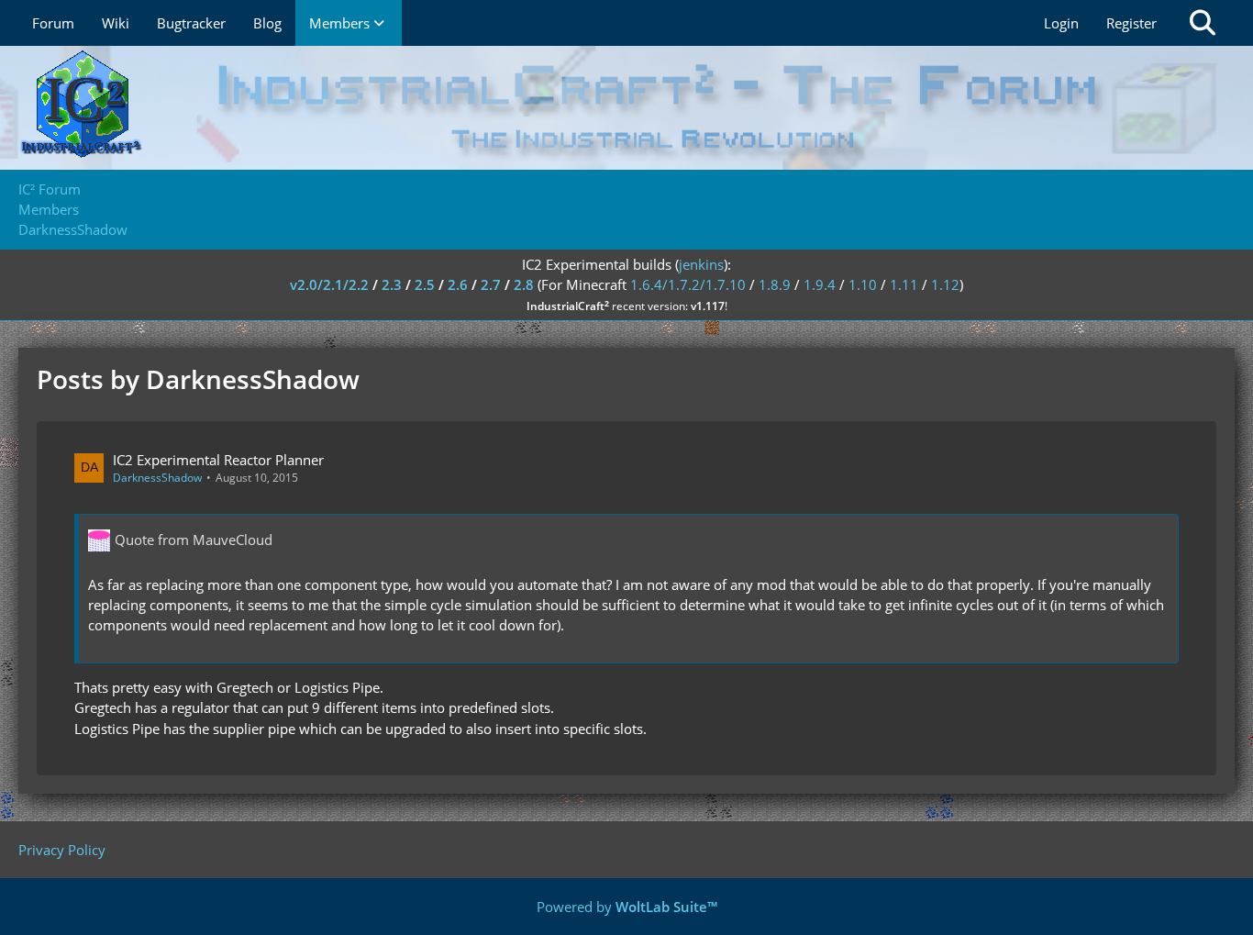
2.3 (392, 284)
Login (1061, 23)
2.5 (425, 284)
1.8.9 (775, 284)
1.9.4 (820, 284)
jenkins (701, 264)
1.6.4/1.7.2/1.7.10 (688, 284)
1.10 (862, 284)
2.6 (458, 284)
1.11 (904, 284)
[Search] (1202, 23)
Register (1131, 23)
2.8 (524, 284)
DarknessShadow (157, 477)
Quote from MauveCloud (193, 539)
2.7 (491, 284)
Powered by (627, 906)
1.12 (945, 284)
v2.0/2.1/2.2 (329, 284)
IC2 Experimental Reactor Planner (218, 460)
